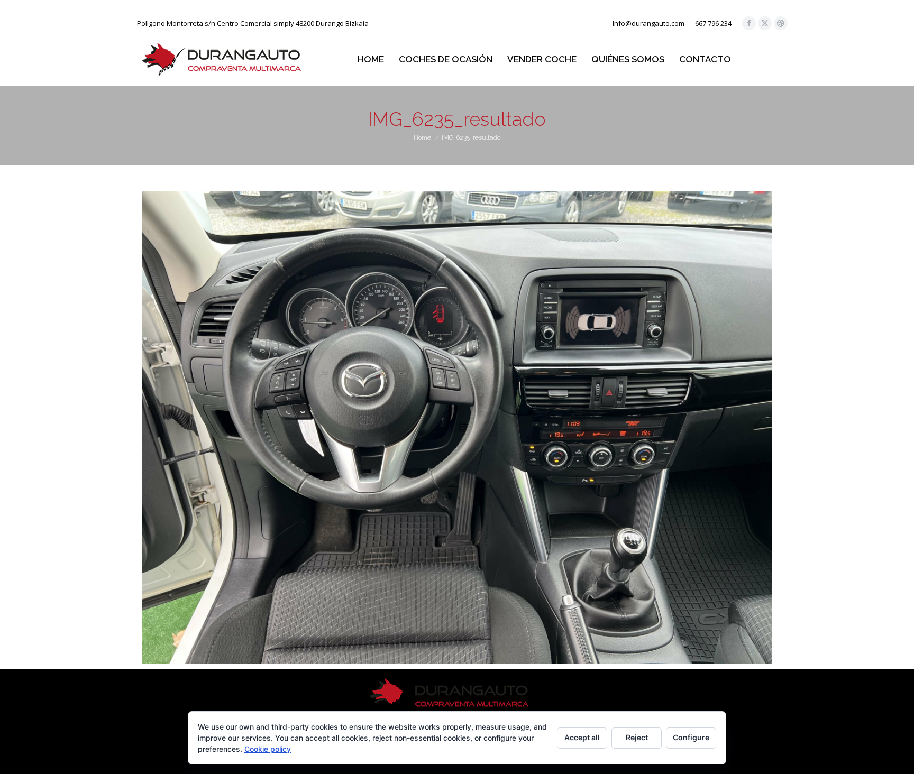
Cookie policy (267, 748)
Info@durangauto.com (648, 23)
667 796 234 (713, 23)
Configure (691, 737)
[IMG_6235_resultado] (457, 427)
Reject (637, 737)
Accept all (582, 737)
